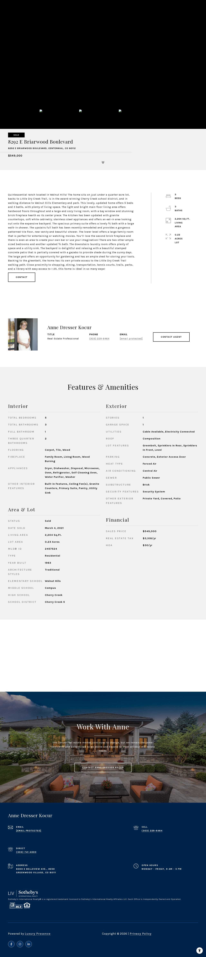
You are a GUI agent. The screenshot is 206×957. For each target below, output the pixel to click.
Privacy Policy (140, 933)
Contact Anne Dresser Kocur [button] (103, 767)
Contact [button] (22, 277)
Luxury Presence (38, 933)
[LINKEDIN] (28, 944)
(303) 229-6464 (99, 338)
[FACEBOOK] (11, 944)
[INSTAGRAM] (20, 944)
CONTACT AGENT (171, 337)
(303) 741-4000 (26, 852)
